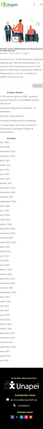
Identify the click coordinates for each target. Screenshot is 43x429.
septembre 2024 (8, 201)
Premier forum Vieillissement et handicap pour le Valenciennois (21, 50)
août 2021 (5, 351)
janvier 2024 (6, 224)
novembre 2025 (7, 156)
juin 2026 (4, 142)
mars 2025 (5, 178)
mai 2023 (4, 260)
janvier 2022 (6, 328)
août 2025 (5, 160)
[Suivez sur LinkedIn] (21, 417)
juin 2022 (4, 305)
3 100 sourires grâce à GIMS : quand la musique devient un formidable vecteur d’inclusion (19, 100)
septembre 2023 (8, 242)
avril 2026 (4, 147)
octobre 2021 (6, 342)
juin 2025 (4, 169)
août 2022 (5, 296)
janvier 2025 (6, 183)
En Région (25, 53)
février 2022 (6, 324)
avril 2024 (4, 215)
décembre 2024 (7, 187)
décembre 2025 (7, 151)
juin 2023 (4, 256)
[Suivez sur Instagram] (26, 417)
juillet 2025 (5, 165)
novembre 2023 (7, 233)
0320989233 (23, 405)
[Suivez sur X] (17, 417)
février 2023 (6, 269)
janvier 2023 (6, 274)
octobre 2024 (6, 196)
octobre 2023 (6, 237)
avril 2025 (4, 174)
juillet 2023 (5, 251)
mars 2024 (5, 219)
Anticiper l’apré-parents (12, 116)
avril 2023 (4, 265)
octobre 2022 (6, 287)
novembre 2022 (7, 283)
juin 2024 (4, 210)
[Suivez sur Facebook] (12, 417)
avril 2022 (4, 315)
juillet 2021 (5, 356)
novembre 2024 (7, 192)
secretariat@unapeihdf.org (23, 399)
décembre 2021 (7, 333)
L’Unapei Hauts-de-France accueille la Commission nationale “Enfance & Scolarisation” (18, 128)
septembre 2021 (8, 346)
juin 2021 (4, 360)
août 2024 (5, 206)
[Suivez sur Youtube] (31, 417)
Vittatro (5, 53)
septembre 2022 (8, 292)
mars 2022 (5, 319)
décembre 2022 (7, 278)
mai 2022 (4, 310)
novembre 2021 (7, 337)
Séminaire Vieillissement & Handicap (18, 120)
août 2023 (5, 246)
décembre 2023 (7, 228)
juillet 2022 (5, 301)
